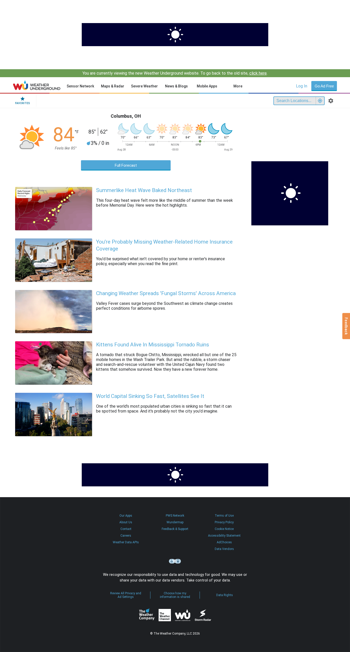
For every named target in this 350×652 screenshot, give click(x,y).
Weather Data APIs (126, 542)
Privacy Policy (224, 522)
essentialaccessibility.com (175, 561)
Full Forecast (126, 165)
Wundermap (175, 522)
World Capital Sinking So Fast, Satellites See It (150, 396)
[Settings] (331, 101)
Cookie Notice (224, 529)
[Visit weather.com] (175, 34)
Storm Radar (202, 615)
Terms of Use (224, 515)
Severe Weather (144, 86)
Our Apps (125, 515)
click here (258, 73)
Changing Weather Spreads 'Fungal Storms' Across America (166, 293)
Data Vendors (224, 549)
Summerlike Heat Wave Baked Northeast (144, 190)
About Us (125, 522)
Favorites (22, 103)
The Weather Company (147, 615)
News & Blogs (176, 86)
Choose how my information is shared (175, 595)
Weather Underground (182, 615)
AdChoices (224, 542)
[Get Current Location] (320, 101)
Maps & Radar (112, 86)
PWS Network (175, 515)
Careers (125, 535)
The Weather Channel (165, 615)
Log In (301, 86)
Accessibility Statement (224, 535)
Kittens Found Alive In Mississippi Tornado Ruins (152, 345)
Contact (125, 529)
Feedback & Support (175, 529)
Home (36, 85)
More (237, 86)
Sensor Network (80, 86)
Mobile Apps (207, 86)
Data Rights (224, 595)
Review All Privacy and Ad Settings (125, 595)
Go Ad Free (324, 86)
